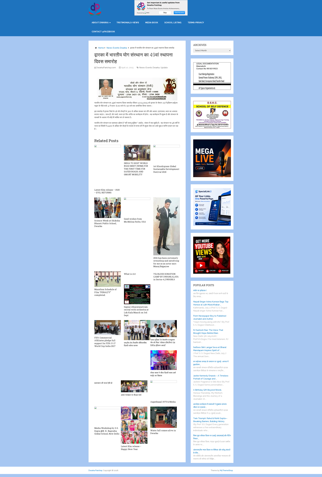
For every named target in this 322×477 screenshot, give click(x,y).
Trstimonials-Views (127, 22)
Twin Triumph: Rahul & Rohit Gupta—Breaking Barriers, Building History (210, 420)
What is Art (130, 274)
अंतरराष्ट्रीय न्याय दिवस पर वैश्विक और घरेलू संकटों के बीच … (211, 451)
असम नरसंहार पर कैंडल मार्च (131, 395)
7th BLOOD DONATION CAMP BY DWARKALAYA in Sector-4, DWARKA (166, 277)
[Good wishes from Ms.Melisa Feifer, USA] (137, 206)
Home (101, 48)
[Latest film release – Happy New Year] (134, 425)
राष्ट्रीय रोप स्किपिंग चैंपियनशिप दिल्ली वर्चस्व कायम (135, 344)
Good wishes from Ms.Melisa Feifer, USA (135, 220)
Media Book (151, 22)
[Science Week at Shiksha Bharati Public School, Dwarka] (107, 207)
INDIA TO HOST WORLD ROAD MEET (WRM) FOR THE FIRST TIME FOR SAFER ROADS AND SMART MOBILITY (136, 169)
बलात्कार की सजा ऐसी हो (103, 383)
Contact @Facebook (103, 31)
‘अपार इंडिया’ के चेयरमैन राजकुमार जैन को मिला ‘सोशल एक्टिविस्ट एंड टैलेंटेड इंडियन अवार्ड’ (162, 342)
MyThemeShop (226, 470)
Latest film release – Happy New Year (131, 447)
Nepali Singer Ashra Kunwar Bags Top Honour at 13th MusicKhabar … (210, 303)
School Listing (172, 22)
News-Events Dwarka (117, 48)
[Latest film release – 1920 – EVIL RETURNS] (107, 166)
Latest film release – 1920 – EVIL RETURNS (107, 191)
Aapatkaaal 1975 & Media (163, 401)
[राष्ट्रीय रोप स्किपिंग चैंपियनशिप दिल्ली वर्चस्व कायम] (137, 330)
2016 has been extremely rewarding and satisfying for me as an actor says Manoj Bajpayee (166, 262)
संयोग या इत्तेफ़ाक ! (200, 290)
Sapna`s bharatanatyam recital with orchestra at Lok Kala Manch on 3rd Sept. (136, 311)
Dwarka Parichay (96, 470)
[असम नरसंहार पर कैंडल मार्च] (134, 386)
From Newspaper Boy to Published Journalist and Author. (209, 317)
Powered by (140, 13)
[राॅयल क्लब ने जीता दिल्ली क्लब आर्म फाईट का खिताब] (163, 360)
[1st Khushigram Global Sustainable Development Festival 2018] (166, 154)
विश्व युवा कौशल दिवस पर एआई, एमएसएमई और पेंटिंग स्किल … (212, 437)
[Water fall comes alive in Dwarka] (163, 417)
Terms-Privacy (196, 22)
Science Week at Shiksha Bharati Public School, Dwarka (107, 223)
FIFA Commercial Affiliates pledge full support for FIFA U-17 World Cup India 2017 (105, 341)
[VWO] (147, 13)
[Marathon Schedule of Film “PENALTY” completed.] (107, 279)
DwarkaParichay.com (106, 67)
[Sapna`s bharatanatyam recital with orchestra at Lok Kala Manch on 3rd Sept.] (137, 294)
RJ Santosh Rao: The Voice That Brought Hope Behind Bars (208, 331)
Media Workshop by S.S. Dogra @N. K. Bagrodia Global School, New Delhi (106, 431)
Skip (165, 13)
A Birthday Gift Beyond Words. (207, 390)
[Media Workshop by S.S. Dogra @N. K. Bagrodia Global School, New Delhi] (107, 416)
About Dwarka (100, 22)
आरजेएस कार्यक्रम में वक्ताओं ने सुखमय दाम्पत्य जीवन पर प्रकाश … (210, 405)
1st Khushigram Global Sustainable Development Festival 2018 (166, 169)
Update (164, 67)
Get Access (179, 13)
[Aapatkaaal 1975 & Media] (163, 389)
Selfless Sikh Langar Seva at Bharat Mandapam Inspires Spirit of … (209, 349)
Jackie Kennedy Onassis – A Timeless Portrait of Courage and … (210, 377)
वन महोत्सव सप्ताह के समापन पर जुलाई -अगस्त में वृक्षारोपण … (210, 363)
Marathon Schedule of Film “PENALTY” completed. (105, 292)
